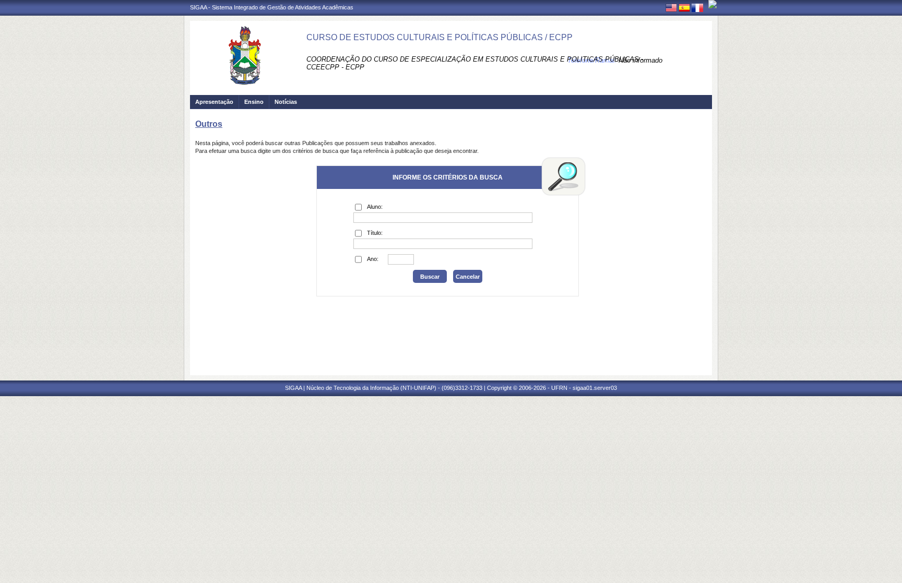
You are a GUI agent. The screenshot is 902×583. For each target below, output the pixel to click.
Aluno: (375, 207)
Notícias (286, 102)
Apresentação (214, 102)
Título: (375, 233)
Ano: (372, 259)
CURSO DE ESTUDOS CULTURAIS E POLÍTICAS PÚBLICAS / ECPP (439, 37)
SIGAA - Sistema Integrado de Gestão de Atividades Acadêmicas (271, 7)
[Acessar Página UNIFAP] (712, 4)
